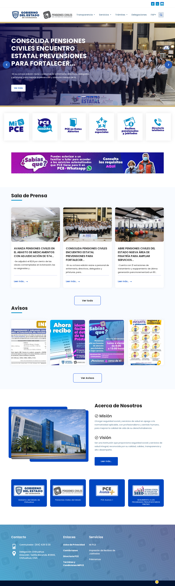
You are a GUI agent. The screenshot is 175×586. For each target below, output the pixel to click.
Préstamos (95, 559)
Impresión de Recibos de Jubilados (102, 552)
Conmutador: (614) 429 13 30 (35, 544)
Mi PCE (92, 544)
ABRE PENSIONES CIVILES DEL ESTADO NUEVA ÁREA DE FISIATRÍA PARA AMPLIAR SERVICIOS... (136, 254)
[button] (79, 97)
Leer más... (19, 281)
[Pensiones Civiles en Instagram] (162, 3)
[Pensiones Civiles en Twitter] (157, 3)
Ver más (18, 88)
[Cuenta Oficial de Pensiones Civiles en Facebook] (152, 3)
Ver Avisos (87, 378)
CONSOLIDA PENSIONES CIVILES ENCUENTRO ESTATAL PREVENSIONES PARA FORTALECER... (86, 254)
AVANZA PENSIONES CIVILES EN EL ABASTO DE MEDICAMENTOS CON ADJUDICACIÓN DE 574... (34, 252)
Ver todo (87, 300)
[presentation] (6, 65)
